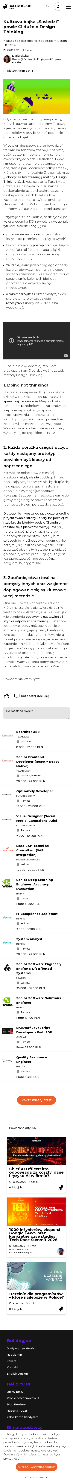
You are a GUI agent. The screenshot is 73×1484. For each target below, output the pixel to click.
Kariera (11, 1361)
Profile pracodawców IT (23, 1398)
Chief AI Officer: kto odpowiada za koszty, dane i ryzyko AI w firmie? (36, 1172)
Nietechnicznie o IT (20, 70)
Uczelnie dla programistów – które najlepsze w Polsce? (36, 1296)
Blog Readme (16, 1404)
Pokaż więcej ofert (36, 1100)
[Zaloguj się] (58, 6)
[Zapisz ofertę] (70, 731)
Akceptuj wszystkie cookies (36, 1467)
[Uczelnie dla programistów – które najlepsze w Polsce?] (36, 1276)
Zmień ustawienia (36, 1477)
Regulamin (14, 1354)
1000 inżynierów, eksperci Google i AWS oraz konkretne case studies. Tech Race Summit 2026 (34, 1234)
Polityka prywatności (21, 1348)
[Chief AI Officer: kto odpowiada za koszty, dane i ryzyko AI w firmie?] (36, 1151)
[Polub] (6, 695)
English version (17, 1373)
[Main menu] (68, 7)
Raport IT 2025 (17, 1410)
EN (47, 6)
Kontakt (12, 1367)
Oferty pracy (15, 1392)
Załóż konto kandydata (22, 1417)
